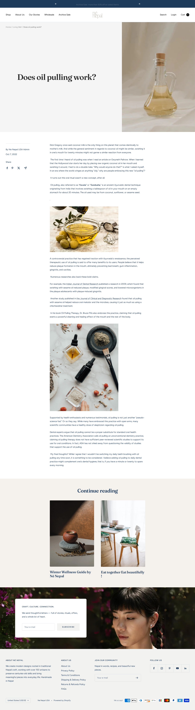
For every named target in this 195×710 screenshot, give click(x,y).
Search (163, 14)
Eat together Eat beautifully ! (122, 574)
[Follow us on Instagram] (162, 668)
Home (8, 27)
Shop (8, 14)
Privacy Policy (67, 670)
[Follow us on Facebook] (154, 668)
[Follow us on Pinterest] (170, 668)
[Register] (137, 678)
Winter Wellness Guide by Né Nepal (70, 574)
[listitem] (7, 168)
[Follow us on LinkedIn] (185, 668)
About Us (19, 14)
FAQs (63, 689)
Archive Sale (64, 14)
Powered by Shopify (62, 700)
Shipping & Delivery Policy (73, 679)
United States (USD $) (17, 700)
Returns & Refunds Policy (73, 684)
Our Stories (34, 14)
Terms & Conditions (70, 675)
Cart (184, 14)
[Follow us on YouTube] (177, 668)
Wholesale (49, 14)
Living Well (17, 27)
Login (173, 14)
